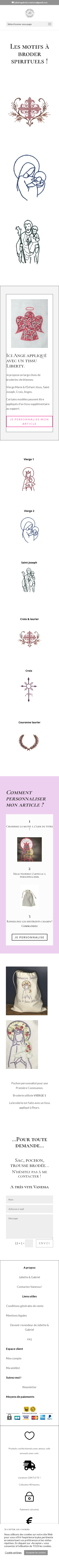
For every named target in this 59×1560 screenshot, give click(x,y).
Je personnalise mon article (29, 421)
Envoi (44, 1243)
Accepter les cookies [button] (36, 1552)
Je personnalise (29, 937)
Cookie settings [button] (13, 1552)
